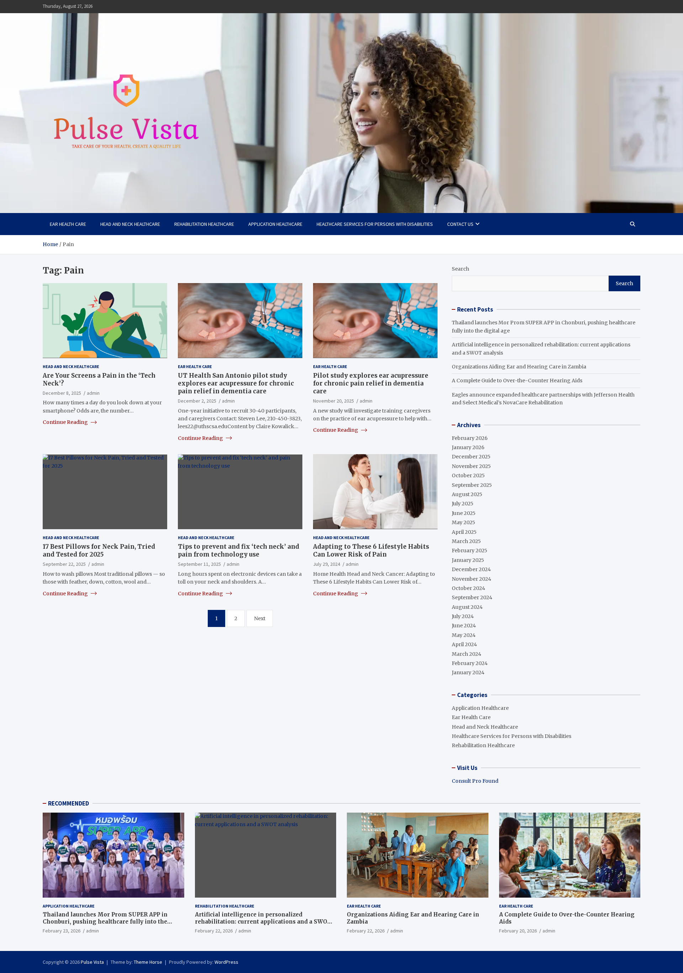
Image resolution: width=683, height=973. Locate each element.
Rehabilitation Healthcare (204, 224)
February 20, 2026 (518, 930)
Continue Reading (66, 422)
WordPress (226, 962)
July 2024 (463, 616)
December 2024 (471, 569)
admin (93, 392)
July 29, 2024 (326, 564)
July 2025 (462, 503)
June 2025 (464, 513)
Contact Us (460, 224)
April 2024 (464, 644)
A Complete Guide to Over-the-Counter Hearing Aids (517, 380)
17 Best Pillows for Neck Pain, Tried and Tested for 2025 (99, 550)
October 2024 (468, 588)
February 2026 (470, 438)
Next (259, 618)
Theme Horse (148, 962)
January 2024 (468, 672)
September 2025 (472, 485)
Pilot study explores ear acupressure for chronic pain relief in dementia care (370, 383)
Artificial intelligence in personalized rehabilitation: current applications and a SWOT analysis (263, 921)
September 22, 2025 (64, 564)
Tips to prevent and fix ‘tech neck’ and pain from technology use (238, 550)
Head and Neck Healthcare (130, 224)
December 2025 (471, 456)
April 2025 (464, 532)
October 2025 (468, 475)
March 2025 (466, 541)
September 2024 (472, 597)
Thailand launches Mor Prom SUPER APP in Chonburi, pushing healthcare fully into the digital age (105, 921)
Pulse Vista (92, 962)
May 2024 (464, 635)
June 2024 (464, 625)
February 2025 (469, 550)
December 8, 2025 (62, 392)
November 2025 (471, 466)
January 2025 (468, 560)
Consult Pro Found (475, 781)
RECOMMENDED (68, 803)
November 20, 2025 (333, 400)
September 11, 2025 (199, 564)
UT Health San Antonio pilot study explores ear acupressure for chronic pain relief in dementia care (236, 383)
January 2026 (468, 447)
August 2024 (467, 607)
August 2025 (467, 494)
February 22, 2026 (214, 930)
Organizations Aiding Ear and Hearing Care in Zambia (519, 366)
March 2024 (466, 654)
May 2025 (463, 522)
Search (460, 269)
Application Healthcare (275, 224)
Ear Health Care (68, 224)
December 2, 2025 (197, 400)
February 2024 (470, 663)
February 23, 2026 (61, 930)
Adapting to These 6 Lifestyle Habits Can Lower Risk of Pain (371, 550)
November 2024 (471, 579)
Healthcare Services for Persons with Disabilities (375, 224)
